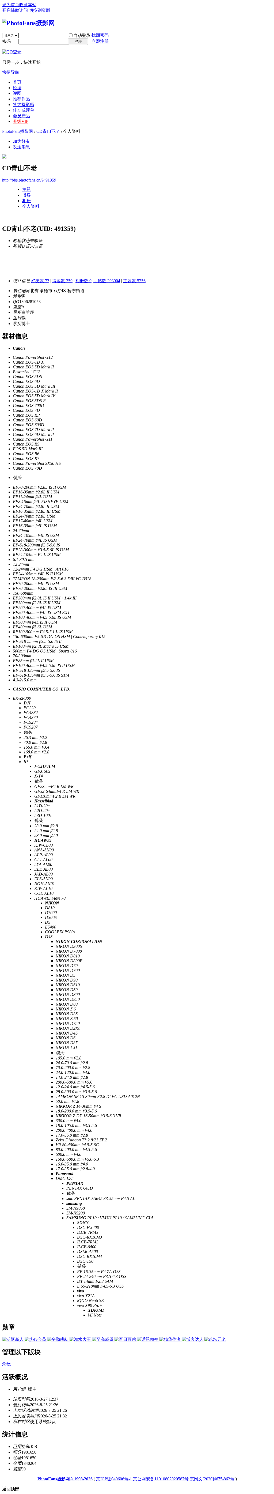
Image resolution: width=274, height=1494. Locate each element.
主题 (26, 189)
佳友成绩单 (23, 110)
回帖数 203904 (106, 280)
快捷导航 (10, 72)
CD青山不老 (48, 131)
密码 (6, 41)
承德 (6, 1364)
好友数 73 (40, 280)
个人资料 (30, 206)
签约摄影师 (23, 104)
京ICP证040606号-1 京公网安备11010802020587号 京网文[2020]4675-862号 (165, 1479)
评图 (17, 93)
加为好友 (21, 141)
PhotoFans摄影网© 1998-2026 (65, 1479)
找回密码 (100, 35)
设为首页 (10, 4)
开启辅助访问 (15, 10)
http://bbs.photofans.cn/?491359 (29, 180)
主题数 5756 (134, 280)
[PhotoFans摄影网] (28, 23)
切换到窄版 (39, 10)
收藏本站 (27, 4)
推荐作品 (21, 99)
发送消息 (21, 147)
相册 (26, 200)
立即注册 (100, 41)
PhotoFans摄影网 (17, 131)
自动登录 (81, 35)
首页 (17, 82)
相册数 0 (83, 280)
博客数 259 (62, 280)
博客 (26, 195)
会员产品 (21, 116)
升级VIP (20, 121)
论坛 (17, 87)
